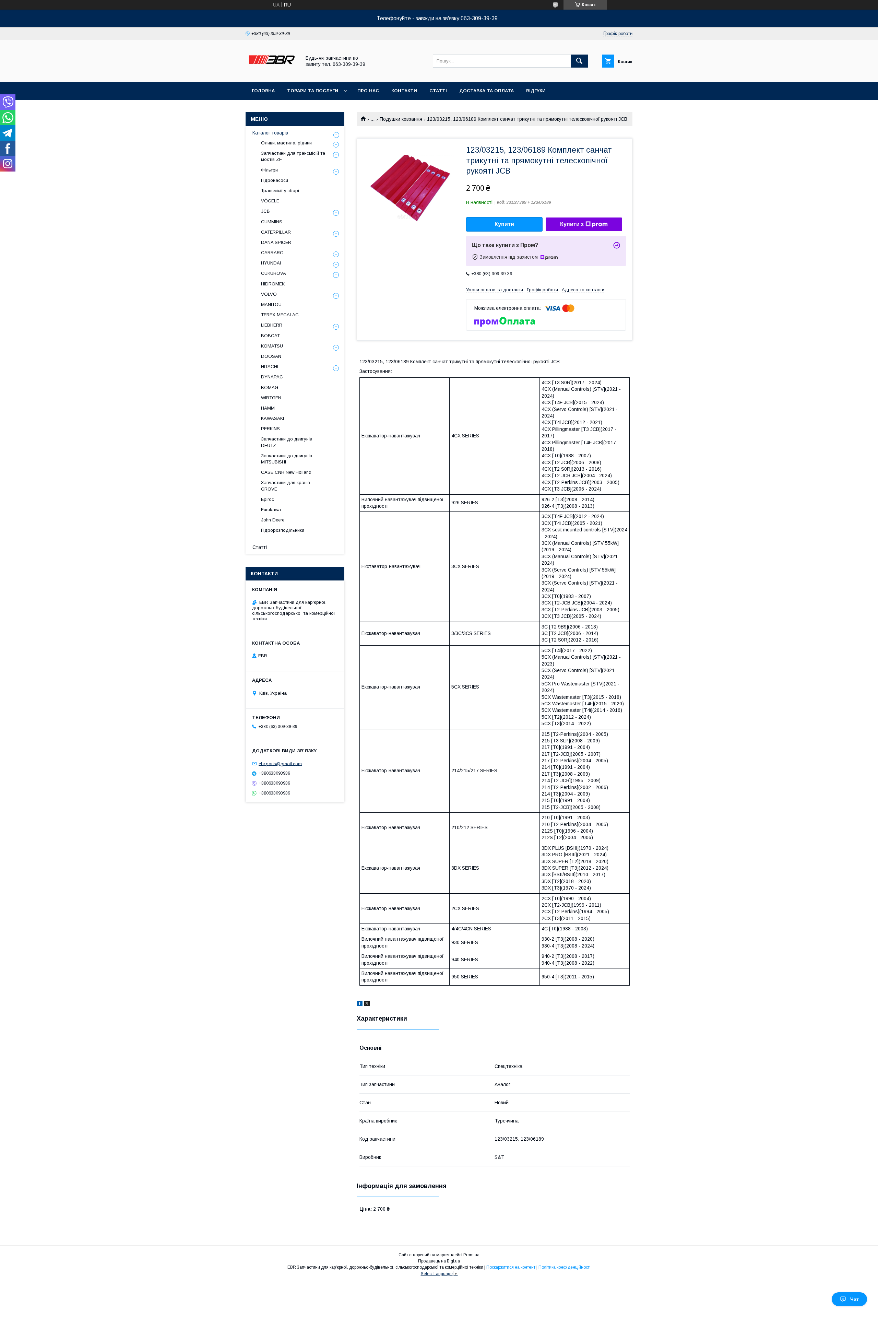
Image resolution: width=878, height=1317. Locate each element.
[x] (367, 1004)
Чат (854, 1299)
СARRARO (272, 252)
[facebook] (360, 1004)
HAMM (268, 408)
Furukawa (271, 509)
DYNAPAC (272, 376)
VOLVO (269, 294)
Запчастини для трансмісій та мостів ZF (293, 156)
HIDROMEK (273, 283)
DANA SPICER (276, 242)
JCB (265, 211)
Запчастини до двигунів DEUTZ (286, 442)
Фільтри (269, 170)
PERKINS (270, 428)
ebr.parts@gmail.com (280, 763)
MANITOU (271, 304)
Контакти (404, 90)
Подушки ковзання (401, 119)
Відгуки (536, 90)
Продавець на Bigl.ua (439, 1261)
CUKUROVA (273, 273)
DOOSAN (271, 356)
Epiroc (267, 499)
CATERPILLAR (276, 232)
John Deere (272, 519)
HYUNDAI (271, 263)
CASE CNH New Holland (286, 472)
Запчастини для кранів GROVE (285, 485)
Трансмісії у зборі (280, 190)
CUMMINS (271, 221)
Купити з (572, 224)
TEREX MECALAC (280, 314)
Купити (504, 224)
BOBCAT (270, 335)
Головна (263, 90)
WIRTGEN (271, 397)
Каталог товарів (270, 133)
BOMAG (269, 387)
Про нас (368, 90)
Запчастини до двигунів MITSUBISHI (286, 459)
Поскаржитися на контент (510, 1267)
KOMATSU (272, 346)
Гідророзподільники (282, 530)
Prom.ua (471, 1255)
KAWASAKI (272, 418)
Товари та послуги (312, 90)
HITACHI (269, 366)
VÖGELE (270, 200)
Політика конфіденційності (564, 1267)
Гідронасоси (274, 180)
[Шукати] (579, 61)
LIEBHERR (271, 325)
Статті (438, 90)
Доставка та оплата (486, 90)
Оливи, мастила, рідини (286, 142)
